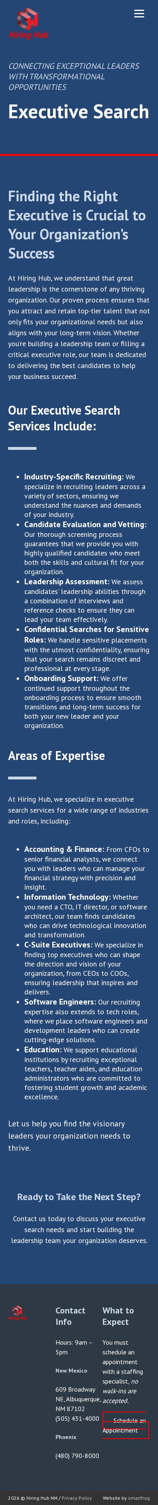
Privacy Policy (77, 1498)
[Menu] (139, 13)
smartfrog (139, 1498)
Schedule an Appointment (124, 1425)
